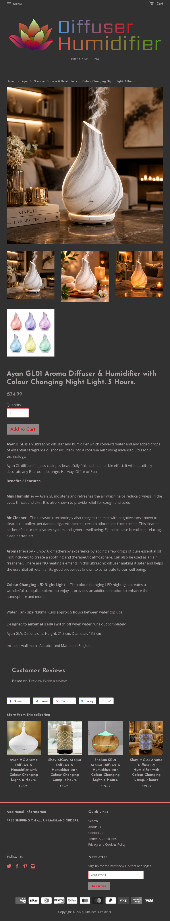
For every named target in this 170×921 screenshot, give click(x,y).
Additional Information (26, 812)
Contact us (95, 833)
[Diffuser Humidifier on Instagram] (33, 867)
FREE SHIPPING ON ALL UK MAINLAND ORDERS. (43, 820)
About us (94, 827)
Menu (17, 4)
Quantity (14, 404)
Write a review (55, 680)
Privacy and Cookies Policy (107, 844)
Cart (159, 4)
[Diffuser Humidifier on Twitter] (9, 867)
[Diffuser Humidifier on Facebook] (17, 867)
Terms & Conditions (102, 839)
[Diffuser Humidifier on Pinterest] (25, 867)
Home (10, 81)
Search (93, 821)
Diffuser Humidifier (98, 912)
